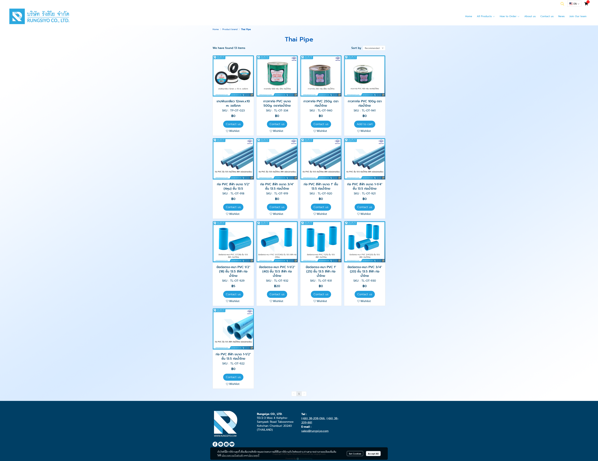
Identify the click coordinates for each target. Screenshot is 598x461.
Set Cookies (355, 453)
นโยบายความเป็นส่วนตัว (233, 455)
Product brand (229, 29)
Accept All (373, 453)
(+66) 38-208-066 (313, 418)
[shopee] (226, 444)
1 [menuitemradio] (299, 393)
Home (216, 29)
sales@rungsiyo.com (315, 431)
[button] (562, 3)
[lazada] (231, 444)
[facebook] (215, 444)
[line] (220, 444)
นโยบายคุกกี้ (253, 455)
